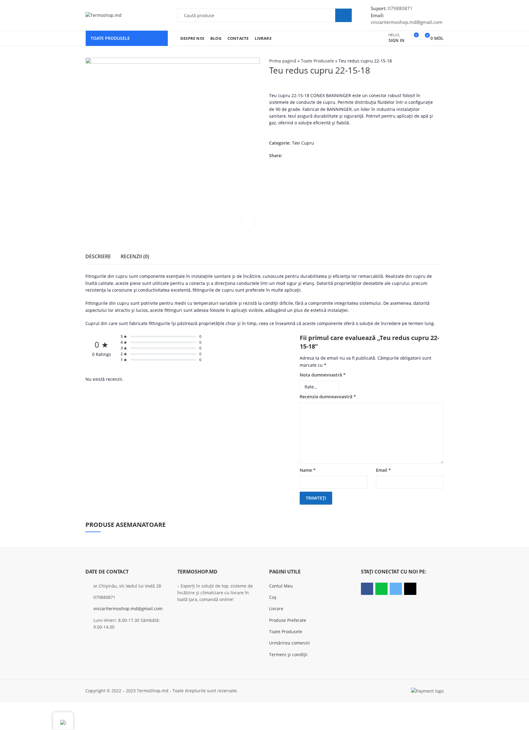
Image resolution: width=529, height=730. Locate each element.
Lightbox (249, 222)
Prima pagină (282, 61)
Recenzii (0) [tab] (135, 256)
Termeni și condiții (288, 654)
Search (343, 15)
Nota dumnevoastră (323, 375)
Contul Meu (281, 586)
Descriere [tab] (98, 256)
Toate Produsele (317, 61)
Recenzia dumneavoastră (328, 396)
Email (383, 470)
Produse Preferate (287, 620)
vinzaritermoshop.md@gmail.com (128, 608)
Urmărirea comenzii (289, 643)
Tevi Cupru (303, 143)
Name (308, 470)
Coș (272, 597)
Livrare (276, 608)
